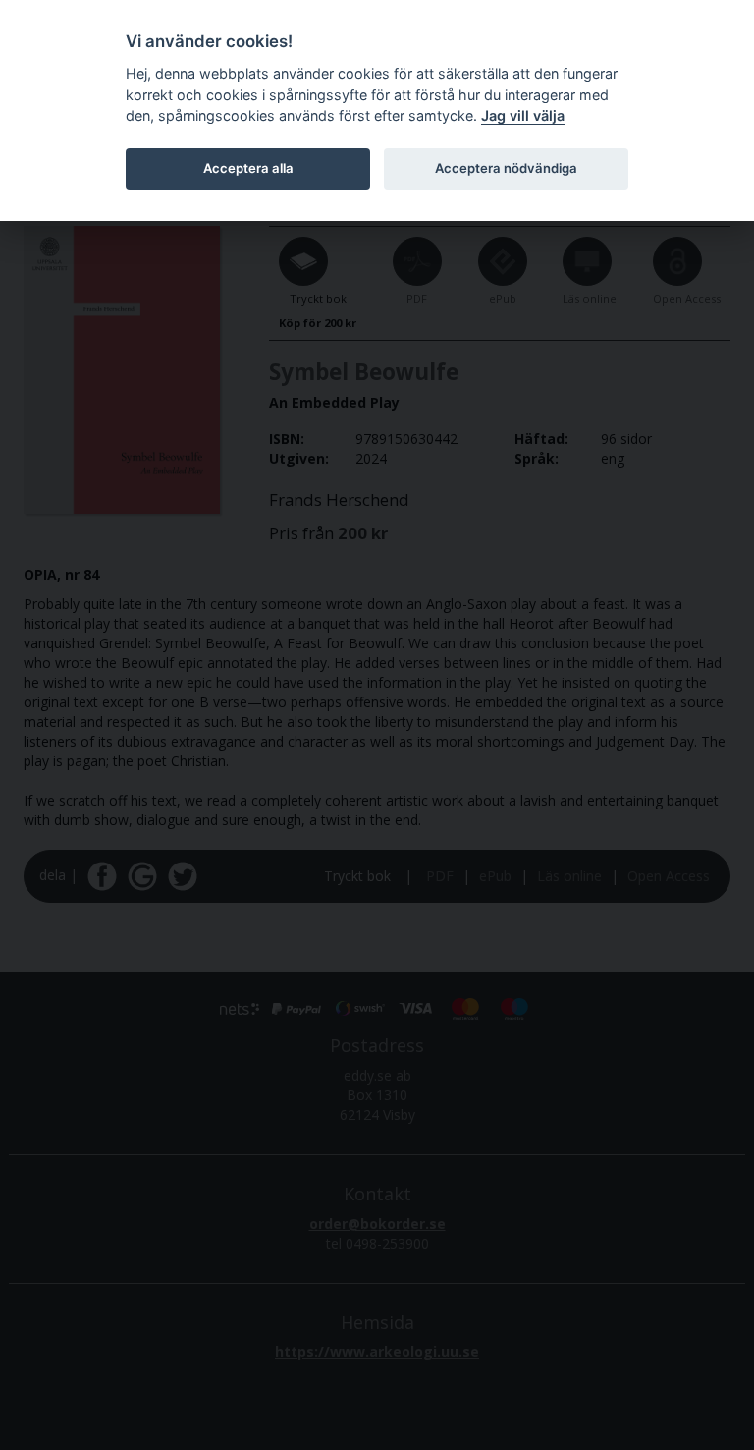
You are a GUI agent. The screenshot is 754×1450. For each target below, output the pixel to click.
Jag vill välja (523, 115)
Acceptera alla (248, 168)
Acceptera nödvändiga (506, 168)
